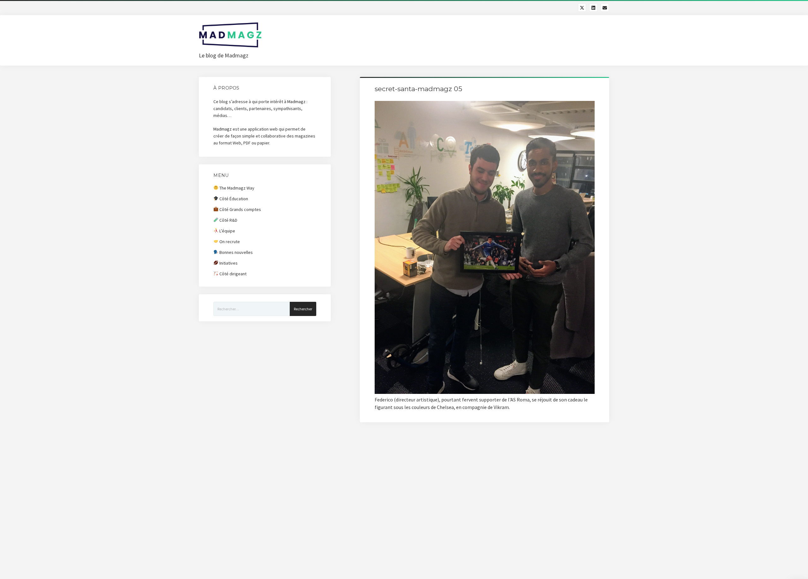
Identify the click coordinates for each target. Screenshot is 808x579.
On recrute (229, 241)
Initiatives (228, 263)
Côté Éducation (233, 199)
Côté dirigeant (232, 274)
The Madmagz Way (236, 188)
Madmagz (296, 101)
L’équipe (226, 231)
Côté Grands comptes (239, 209)
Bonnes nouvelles (235, 252)
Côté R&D (227, 220)
